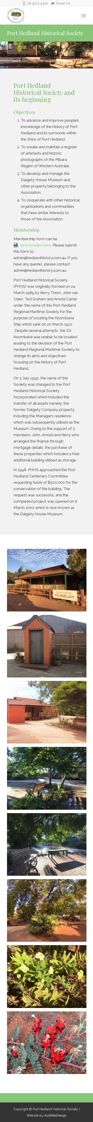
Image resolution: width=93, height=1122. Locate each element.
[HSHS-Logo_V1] (38, 16)
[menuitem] (83, 15)
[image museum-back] (48, 714)
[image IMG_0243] (48, 846)
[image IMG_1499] (48, 582)
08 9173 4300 (37, 3)
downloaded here (35, 245)
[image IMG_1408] (48, 648)
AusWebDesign (55, 1115)
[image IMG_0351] (48, 1044)
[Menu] (83, 15)
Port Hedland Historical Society (45, 32)
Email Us (63, 3)
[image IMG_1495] (48, 912)
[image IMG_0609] (48, 978)
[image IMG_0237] (48, 780)
